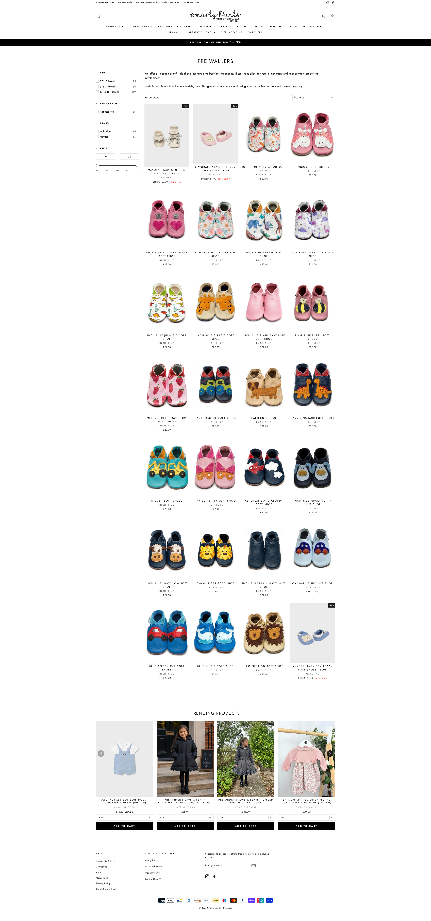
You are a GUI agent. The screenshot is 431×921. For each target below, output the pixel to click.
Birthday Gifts (125, 2)
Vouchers (255, 32)
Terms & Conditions (106, 889)
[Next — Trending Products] (330, 753)
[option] (215, 42)
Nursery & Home (200, 32)
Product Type (313, 26)
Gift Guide (204, 26)
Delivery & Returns (105, 861)
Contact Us (101, 866)
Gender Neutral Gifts (147, 2)
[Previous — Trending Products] (101, 753)
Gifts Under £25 (170, 2)
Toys (290, 26)
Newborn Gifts (191, 2)
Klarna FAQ (102, 877)
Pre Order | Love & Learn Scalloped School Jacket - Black (185, 801)
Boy (240, 26)
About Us (100, 872)
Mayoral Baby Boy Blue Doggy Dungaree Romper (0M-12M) (124, 801)
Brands (174, 32)
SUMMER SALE (115, 26)
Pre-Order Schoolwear (174, 26)
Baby (225, 26)
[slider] (97, 165)
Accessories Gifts (105, 2)
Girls (256, 26)
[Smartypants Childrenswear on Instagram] (207, 876)
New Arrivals (142, 26)
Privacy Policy (103, 883)
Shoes (273, 26)
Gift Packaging (232, 32)
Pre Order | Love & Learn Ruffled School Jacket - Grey (245, 801)
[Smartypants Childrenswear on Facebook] (214, 876)
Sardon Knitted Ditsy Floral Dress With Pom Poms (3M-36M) (306, 801)
